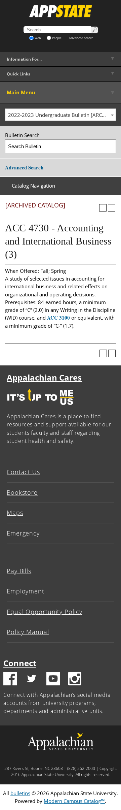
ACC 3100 (58, 317)
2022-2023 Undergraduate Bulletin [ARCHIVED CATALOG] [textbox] (62, 114)
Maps (15, 513)
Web (38, 38)
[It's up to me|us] (40, 406)
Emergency (23, 533)
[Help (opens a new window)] (111, 208)
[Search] (109, 146)
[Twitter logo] (31, 679)
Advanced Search (24, 167)
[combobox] (60, 114)
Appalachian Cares (44, 377)
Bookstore (22, 492)
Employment (25, 591)
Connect (19, 663)
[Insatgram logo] (74, 679)
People (57, 38)
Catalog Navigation (33, 185)
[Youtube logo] (53, 679)
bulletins (20, 793)
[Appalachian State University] (60, 11)
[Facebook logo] (10, 679)
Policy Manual (28, 632)
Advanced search (81, 38)
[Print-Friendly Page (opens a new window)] (103, 208)
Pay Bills (19, 571)
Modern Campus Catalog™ (74, 801)
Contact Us (23, 472)
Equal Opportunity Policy (44, 612)
